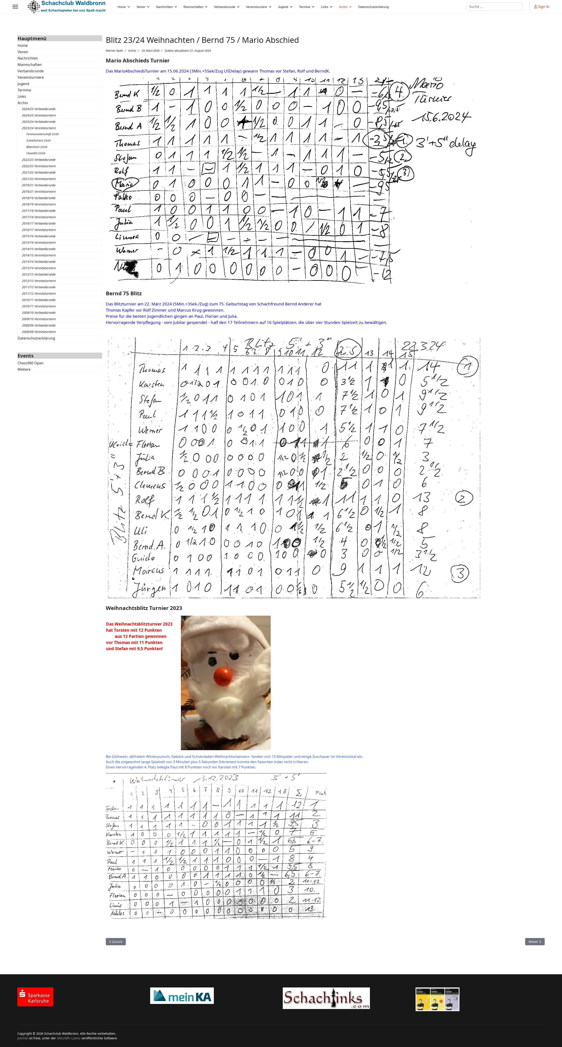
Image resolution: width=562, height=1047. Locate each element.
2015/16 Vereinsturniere (39, 242)
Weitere (24, 369)
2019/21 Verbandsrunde (39, 185)
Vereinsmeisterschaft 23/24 (42, 134)
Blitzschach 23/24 (36, 147)
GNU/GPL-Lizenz (69, 1038)
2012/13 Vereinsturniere (39, 281)
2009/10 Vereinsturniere (39, 319)
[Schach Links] (347, 998)
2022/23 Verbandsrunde (39, 160)
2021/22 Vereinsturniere (39, 179)
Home (23, 45)
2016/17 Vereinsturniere (39, 230)
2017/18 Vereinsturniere (39, 217)
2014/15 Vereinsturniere (39, 255)
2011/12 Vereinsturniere (39, 293)
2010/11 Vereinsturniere (39, 306)
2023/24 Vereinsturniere (39, 128)
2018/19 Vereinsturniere (39, 204)
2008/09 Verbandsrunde (39, 325)
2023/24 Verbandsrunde (39, 122)
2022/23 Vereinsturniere (39, 166)
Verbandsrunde (31, 71)
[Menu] (15, 6)
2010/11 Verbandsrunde (39, 300)
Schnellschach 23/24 (38, 140)
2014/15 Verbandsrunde (39, 249)
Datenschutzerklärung (36, 338)
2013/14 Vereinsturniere (39, 268)
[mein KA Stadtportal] (214, 995)
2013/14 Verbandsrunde (39, 261)
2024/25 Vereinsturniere (39, 115)
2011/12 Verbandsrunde (39, 287)
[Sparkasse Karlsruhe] (82, 996)
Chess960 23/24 (35, 153)
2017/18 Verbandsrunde (39, 211)
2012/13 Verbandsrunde (39, 274)
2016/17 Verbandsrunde (39, 223)
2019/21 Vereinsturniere (39, 191)
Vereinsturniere (31, 77)
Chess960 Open (30, 363)
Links (22, 96)
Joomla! (22, 1038)
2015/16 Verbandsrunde (39, 236)
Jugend (23, 83)
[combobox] (494, 6)
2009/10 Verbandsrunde (39, 312)
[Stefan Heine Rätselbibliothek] (480, 999)
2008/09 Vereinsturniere (39, 332)
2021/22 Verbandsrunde (39, 172)
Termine (24, 90)
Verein (23, 51)
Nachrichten (28, 58)
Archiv (23, 102)
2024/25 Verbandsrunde (39, 109)
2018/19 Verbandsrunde (39, 198)
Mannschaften (30, 64)
